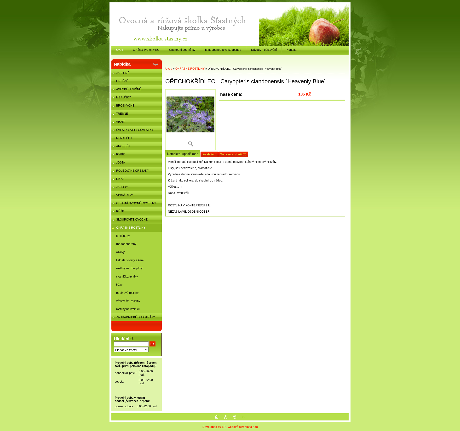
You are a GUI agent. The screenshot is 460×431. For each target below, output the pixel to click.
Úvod (119, 49)
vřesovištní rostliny (128, 301)
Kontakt (291, 49)
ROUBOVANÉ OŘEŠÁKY (132, 170)
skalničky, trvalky (127, 276)
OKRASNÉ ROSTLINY (130, 227)
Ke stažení (209, 154)
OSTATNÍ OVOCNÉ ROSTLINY (136, 203)
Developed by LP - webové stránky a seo (230, 427)
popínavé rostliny (127, 293)
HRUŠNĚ (122, 81)
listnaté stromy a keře (130, 260)
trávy (119, 284)
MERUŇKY (123, 97)
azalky (120, 252)
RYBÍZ (120, 154)
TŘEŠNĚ (122, 113)
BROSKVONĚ (125, 105)
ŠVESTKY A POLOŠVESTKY (134, 130)
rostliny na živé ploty (129, 268)
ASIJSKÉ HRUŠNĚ (128, 89)
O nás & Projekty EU (146, 49)
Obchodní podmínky (182, 49)
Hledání (121, 338)
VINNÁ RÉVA (124, 195)
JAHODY (122, 187)
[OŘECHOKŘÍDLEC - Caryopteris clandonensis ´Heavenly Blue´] (190, 120)
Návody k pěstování (264, 49)
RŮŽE (120, 211)
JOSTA (120, 162)
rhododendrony (126, 244)
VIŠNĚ (120, 122)
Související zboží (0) (233, 154)
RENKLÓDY (124, 138)
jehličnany (123, 236)
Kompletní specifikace (182, 154)
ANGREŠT (123, 146)
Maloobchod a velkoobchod (223, 49)
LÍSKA (120, 179)
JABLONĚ (122, 73)
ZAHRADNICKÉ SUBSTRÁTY (135, 317)
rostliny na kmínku (128, 309)
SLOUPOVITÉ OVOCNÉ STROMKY (129, 221)
